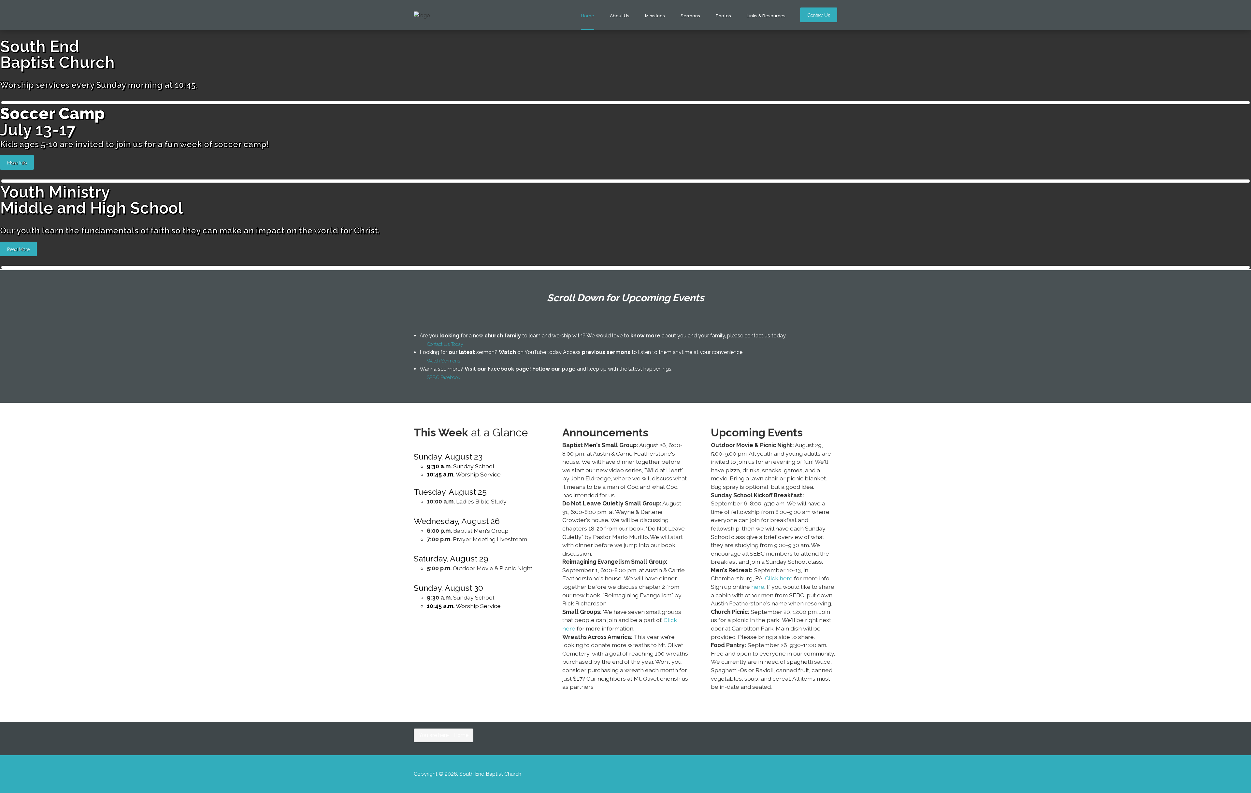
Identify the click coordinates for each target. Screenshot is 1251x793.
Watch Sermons (443, 360)
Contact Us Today (445, 344)
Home (587, 15)
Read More (18, 249)
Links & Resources (766, 15)
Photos (723, 15)
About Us (619, 15)
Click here (779, 578)
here (757, 586)
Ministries (655, 15)
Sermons (690, 15)
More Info (17, 162)
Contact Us (818, 15)
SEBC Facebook (443, 377)
